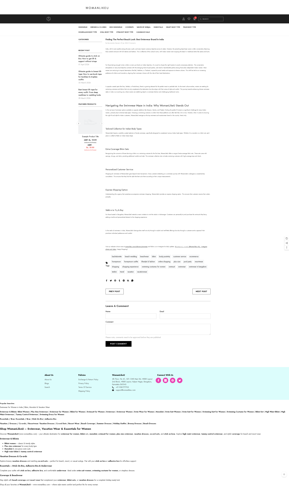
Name (108, 311)
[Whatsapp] (132, 280)
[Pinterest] (115, 280)
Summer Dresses (104, 423)
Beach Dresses (149, 423)
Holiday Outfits (119, 423)
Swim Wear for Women (144, 411)
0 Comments (132, 43)
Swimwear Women (124, 411)
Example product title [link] (90, 136)
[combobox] (212, 19)
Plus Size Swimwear (39, 411)
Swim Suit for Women (191, 411)
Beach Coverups (88, 423)
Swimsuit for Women (96, 411)
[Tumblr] (119, 280)
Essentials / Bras (23, 419)
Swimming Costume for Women (240, 411)
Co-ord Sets (61, 423)
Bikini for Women (77, 411)
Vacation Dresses (46, 423)
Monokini (160, 411)
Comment (109, 322)
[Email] (128, 280)
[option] (90, 131)
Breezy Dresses (135, 423)
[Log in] (183, 19)
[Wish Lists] (189, 19)
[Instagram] (165, 380)
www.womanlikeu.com (28, 434)
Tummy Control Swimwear (27, 414)
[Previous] (79, 124)
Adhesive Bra (50, 419)
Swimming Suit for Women (214, 411)
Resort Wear (73, 423)
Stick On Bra (37, 419)
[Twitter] (111, 280)
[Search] (200, 19)
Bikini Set (259, 411)
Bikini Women (23, 411)
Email (162, 311)
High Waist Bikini (272, 411)
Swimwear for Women (59, 411)
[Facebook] (107, 280)
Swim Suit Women (173, 411)
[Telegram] (124, 280)
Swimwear (110, 411)
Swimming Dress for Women (52, 414)
